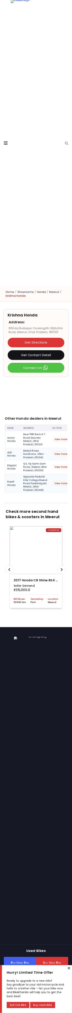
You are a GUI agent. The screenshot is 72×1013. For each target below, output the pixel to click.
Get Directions (36, 342)
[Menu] (6, 143)
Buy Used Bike (42, 1005)
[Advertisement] (36, 396)
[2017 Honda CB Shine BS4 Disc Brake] (36, 550)
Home (10, 292)
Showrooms (25, 292)
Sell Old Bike (18, 1005)
